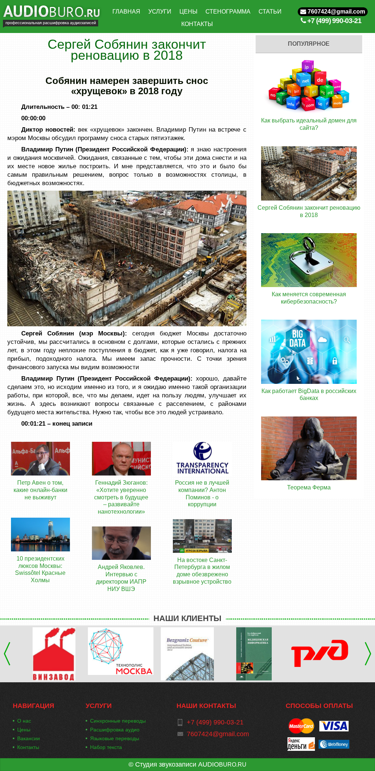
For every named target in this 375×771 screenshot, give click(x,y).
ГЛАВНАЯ (126, 11)
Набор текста (106, 747)
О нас (24, 721)
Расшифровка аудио (115, 730)
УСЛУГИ (159, 11)
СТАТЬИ (270, 11)
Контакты (28, 747)
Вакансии (28, 738)
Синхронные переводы (118, 721)
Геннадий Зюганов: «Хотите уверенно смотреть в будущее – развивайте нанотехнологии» (121, 497)
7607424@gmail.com (335, 11)
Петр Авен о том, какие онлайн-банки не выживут (40, 490)
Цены (23, 730)
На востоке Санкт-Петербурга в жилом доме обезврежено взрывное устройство (202, 571)
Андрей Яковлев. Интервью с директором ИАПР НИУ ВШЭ (121, 578)
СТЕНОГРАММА (227, 11)
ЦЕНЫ (188, 11)
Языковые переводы (114, 738)
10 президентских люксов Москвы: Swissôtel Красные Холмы (40, 569)
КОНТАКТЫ (197, 24)
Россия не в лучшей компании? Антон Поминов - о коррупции (202, 493)
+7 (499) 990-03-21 (334, 21)
